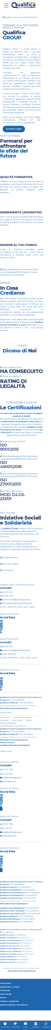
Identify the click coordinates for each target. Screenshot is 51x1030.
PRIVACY (29, 720)
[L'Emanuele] (6, 570)
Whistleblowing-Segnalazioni (14, 708)
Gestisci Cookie (6, 713)
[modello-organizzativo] (11, 491)
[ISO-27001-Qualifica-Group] (21, 476)
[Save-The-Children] (9, 564)
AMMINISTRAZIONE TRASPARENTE (15, 745)
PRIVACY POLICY (7, 743)
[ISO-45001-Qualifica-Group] (21, 459)
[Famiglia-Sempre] (9, 557)
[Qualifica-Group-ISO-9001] (13, 441)
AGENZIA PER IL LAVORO (22, 717)
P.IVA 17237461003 (16, 703)
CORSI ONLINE (17, 720)
